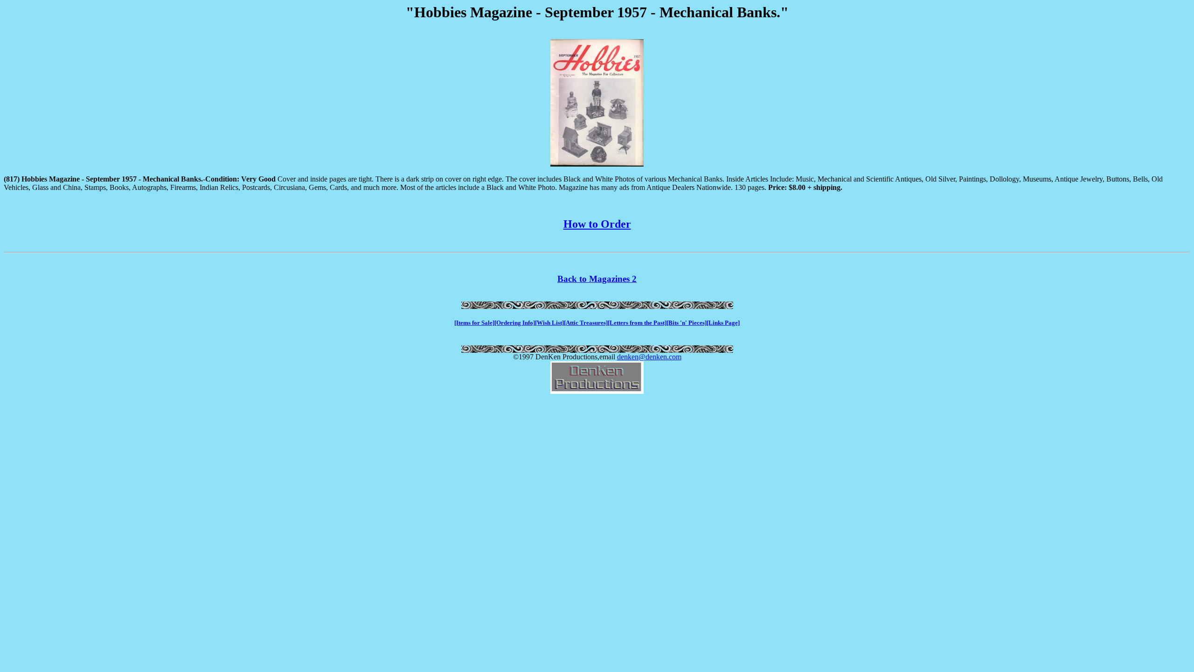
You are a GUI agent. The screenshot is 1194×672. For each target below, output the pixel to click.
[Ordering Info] (514, 322)
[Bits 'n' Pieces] (686, 322)
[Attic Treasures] (586, 322)
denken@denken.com (649, 357)
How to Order (597, 224)
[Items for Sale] (474, 322)
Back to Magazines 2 (597, 279)
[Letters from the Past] (637, 322)
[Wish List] (549, 322)
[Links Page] (723, 322)
